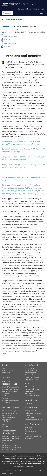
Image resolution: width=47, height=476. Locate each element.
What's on (28, 427)
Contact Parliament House (33, 420)
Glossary (5, 424)
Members (5, 398)
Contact (36, 9)
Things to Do (29, 429)
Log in (42, 9)
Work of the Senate (8, 370)
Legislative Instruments (32, 396)
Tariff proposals (30, 393)
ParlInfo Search (7, 415)
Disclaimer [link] (40, 471)
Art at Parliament (30, 432)
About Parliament (30, 373)
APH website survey (8, 417)
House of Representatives (10, 387)
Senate (4, 368)
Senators (5, 375)
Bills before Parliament (32, 387)
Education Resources (32, 375)
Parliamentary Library (32, 377)
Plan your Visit (29, 434)
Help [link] (11, 473)
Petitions (28, 415)
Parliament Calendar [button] (25, 9)
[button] (42, 13)
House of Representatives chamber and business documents (10, 391)
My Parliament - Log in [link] (9, 411)
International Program (32, 379)
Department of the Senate (11, 436)
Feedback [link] (5, 473)
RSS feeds (5, 426)
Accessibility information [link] (9, 471)
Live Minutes (6, 396)
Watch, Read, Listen (31, 370)
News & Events (30, 368)
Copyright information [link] (27, 471)
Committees (29, 403)
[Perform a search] (3, 13)
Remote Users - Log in (9, 413)
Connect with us (30, 417)
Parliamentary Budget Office (11, 447)
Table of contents (12, 19)
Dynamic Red (6, 373)
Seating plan (6, 377)
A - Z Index (5, 422)
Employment (6, 420)
